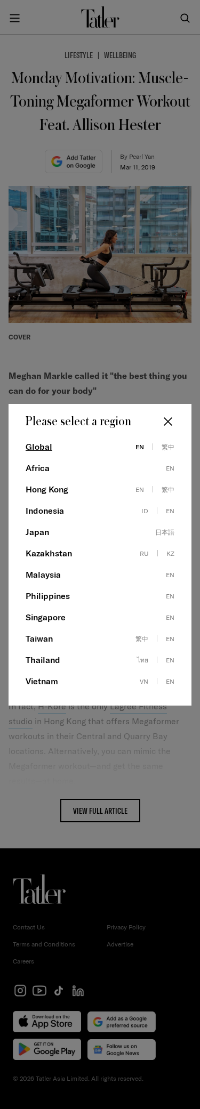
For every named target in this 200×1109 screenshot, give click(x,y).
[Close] (168, 421)
